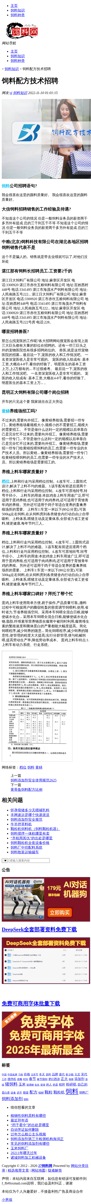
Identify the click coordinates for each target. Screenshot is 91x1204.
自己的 (82, 1084)
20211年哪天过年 (24, 1153)
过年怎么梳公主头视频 (28, 1134)
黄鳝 (6, 411)
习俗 (20, 1074)
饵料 (26, 1099)
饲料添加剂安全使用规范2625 (34, 780)
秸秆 (62, 1084)
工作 (4, 1079)
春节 (32, 1079)
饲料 (6, 186)
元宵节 (34, 1074)
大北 (77, 1074)
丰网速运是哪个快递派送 (30, 815)
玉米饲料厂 (19, 1148)
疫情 (42, 1084)
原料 (48, 1074)
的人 (49, 1084)
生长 (37, 1084)
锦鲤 (41, 1092)
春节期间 (42, 1079)
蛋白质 (6, 1092)
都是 (26, 1092)
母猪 (71, 1079)
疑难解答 (55, 1170)
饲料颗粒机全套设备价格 (30, 843)
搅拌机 (12, 1079)
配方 (34, 1092)
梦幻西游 (54, 1079)
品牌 (55, 1074)
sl (11, 93)
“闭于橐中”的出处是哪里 (30, 1125)
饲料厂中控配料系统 (26, 847)
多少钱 (70, 1074)
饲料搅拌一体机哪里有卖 (30, 833)
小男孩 (7, 1200)
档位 (6, 481)
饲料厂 (84, 1092)
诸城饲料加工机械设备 (28, 1157)
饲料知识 (18, 10)
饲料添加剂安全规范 (26, 819)
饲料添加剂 (12, 1098)
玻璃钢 (30, 1084)
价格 (27, 1074)
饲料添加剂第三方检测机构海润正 (37, 1139)
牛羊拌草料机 (21, 824)
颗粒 (49, 1092)
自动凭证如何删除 (25, 1129)
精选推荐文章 (18, 1170)
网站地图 (38, 1170)
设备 (13, 1092)
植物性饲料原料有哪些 (28, 1115)
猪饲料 (11, 1084)
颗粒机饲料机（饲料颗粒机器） (35, 829)
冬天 (42, 1074)
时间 (25, 1079)
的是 (55, 1084)
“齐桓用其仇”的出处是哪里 (32, 838)
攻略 (19, 1079)
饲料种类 (18, 15)
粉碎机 (71, 1084)
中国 (4, 1074)
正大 (64, 1079)
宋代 (84, 1074)
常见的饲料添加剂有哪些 (30, 1143)
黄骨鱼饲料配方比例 (26, 789)
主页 (14, 6)
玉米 (22, 1084)
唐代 (62, 1074)
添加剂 (79, 1079)
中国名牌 (12, 1074)
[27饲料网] (22, 40)
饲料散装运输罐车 (25, 852)
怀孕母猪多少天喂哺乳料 (30, 810)
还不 (19, 1092)
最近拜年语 (19, 1120)
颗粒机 (59, 1092)
